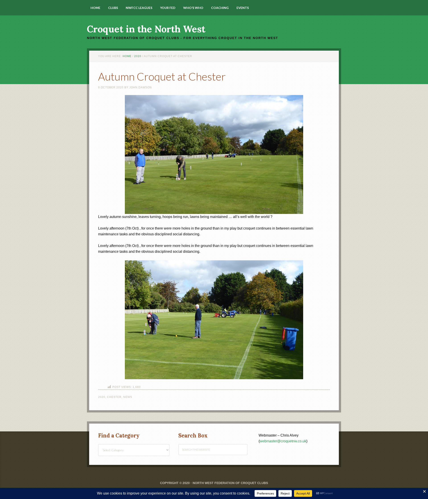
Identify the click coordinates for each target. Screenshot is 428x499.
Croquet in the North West (146, 29)
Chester (114, 397)
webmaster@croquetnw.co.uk (283, 441)
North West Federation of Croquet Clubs (230, 483)
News (127, 397)
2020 (101, 397)
